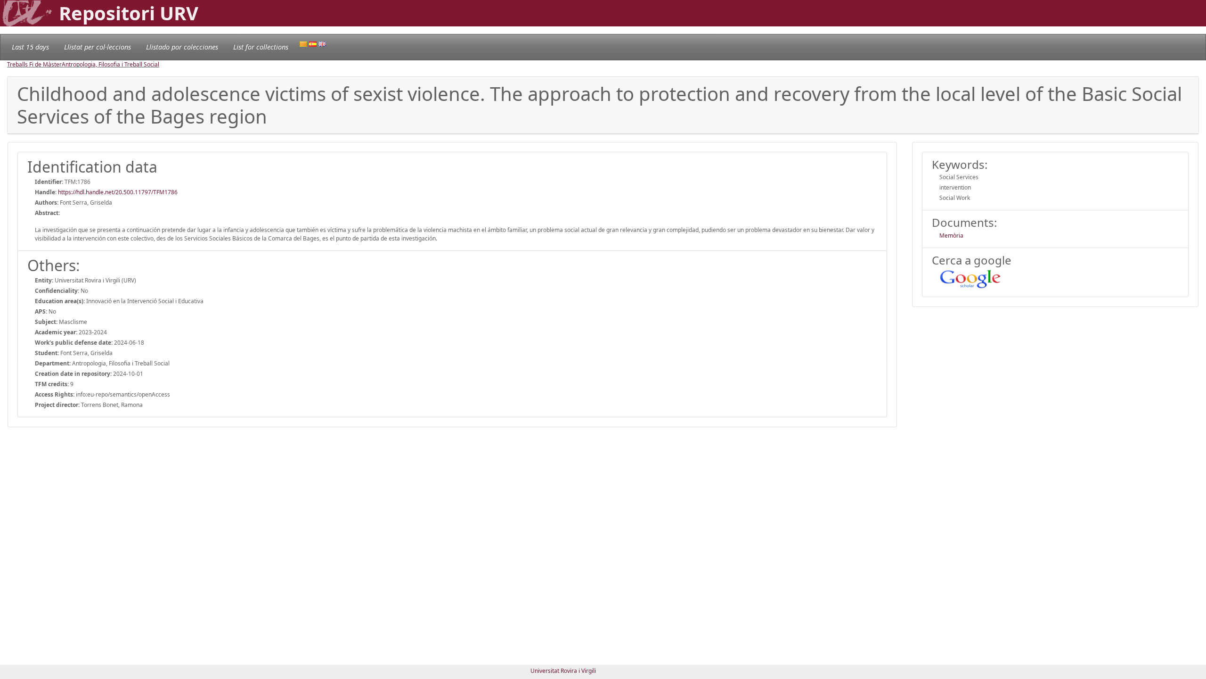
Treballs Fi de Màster (34, 64)
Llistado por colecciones (182, 46)
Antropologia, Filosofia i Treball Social (110, 64)
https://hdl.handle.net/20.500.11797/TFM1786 (118, 192)
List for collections (260, 46)
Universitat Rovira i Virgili (563, 671)
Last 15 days (30, 46)
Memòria (951, 236)
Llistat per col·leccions (97, 46)
